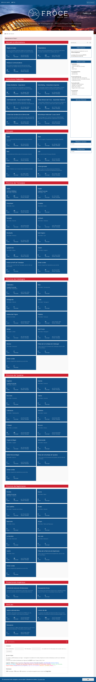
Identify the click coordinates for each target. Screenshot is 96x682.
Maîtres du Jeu (14, 663)
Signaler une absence (77, 85)
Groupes (9, 131)
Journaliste (46, 665)
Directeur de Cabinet (11, 664)
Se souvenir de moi (60, 648)
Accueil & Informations (15, 42)
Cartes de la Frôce (76, 80)
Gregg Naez (48, 671)
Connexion (8, 646)
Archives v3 (74, 93)
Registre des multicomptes (78, 88)
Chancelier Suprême (38, 663)
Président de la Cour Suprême (20, 665)
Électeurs (42, 665)
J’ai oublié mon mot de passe (48, 648)
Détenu (51, 665)
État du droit (75, 74)
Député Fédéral (9, 665)
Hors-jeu (9, 604)
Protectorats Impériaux (15, 582)
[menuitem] (13, 2)
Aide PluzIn (74, 69)
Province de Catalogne (15, 279)
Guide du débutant (76, 66)
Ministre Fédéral (55, 663)
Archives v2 (74, 91)
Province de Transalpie (15, 183)
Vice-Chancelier (47, 663)
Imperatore (20, 663)
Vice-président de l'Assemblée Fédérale (41, 664)
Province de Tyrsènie (14, 375)
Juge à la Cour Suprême (33, 665)
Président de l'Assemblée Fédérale (24, 664)
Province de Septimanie (16, 486)
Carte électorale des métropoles (79, 77)
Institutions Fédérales (15, 79)
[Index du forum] (48, 14)
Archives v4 (74, 94)
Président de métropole (56, 664)
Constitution (74, 72)
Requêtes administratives (78, 84)
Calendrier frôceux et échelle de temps (81, 79)
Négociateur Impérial (29, 663)
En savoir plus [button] (41, 679)
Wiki (73, 67)
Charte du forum (75, 65)
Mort (55, 665)
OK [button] (88, 679)
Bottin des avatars (76, 86)
